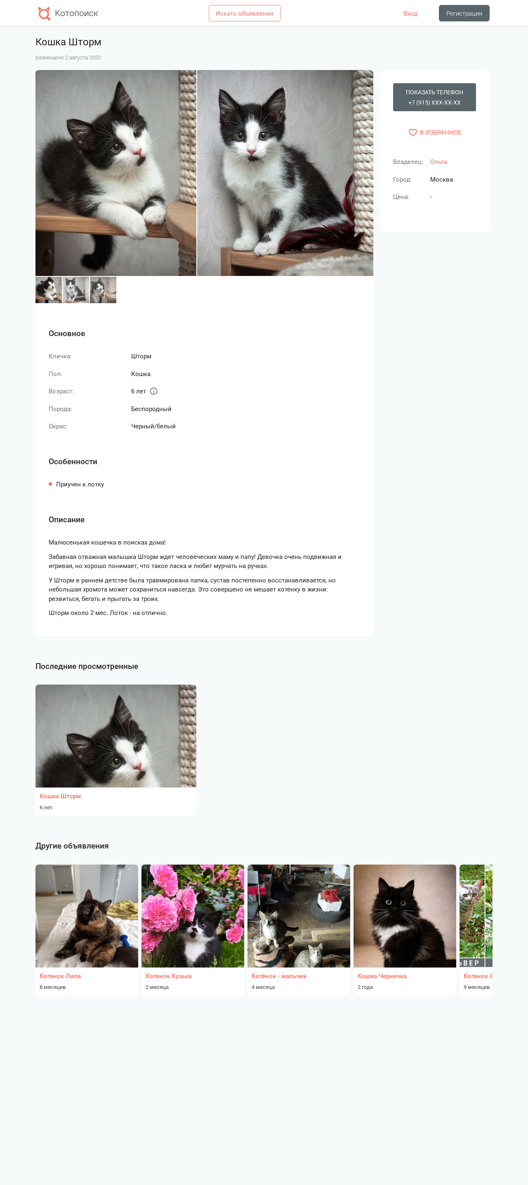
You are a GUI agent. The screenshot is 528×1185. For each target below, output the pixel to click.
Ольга (438, 162)
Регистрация (464, 13)
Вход (410, 13)
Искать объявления (244, 13)
